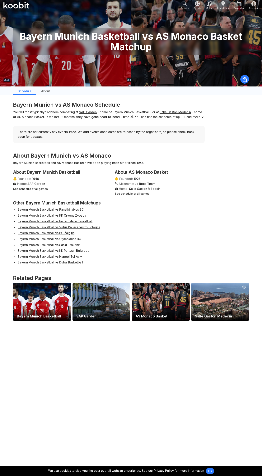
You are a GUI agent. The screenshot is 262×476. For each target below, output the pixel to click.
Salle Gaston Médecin (175, 112)
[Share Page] (244, 79)
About (45, 91)
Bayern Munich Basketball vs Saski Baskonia (49, 245)
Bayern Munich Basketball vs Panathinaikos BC (51, 209)
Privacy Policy (164, 471)
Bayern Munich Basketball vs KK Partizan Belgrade (53, 251)
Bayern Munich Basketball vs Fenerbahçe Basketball (55, 221)
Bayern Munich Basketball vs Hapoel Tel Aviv (50, 256)
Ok (210, 471)
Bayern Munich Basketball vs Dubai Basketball (50, 262)
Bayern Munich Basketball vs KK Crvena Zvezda (52, 215)
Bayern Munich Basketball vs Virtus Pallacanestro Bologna (59, 227)
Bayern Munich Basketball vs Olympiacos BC (49, 239)
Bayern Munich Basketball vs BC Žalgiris (46, 233)
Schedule (24, 91)
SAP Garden (88, 112)
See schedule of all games (30, 188)
